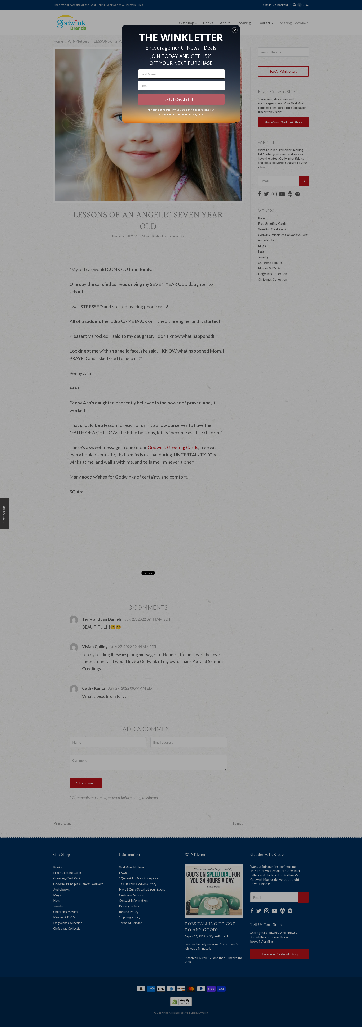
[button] (234, 30)
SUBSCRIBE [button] (181, 99)
